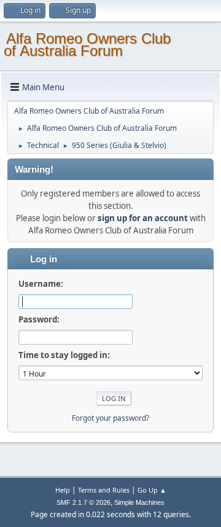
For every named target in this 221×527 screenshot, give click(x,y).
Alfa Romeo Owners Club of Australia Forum (87, 44)
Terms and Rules (104, 489)
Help (62, 489)
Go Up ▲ (152, 489)
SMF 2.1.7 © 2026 (83, 502)
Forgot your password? (110, 418)
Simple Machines (139, 502)
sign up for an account (143, 218)
